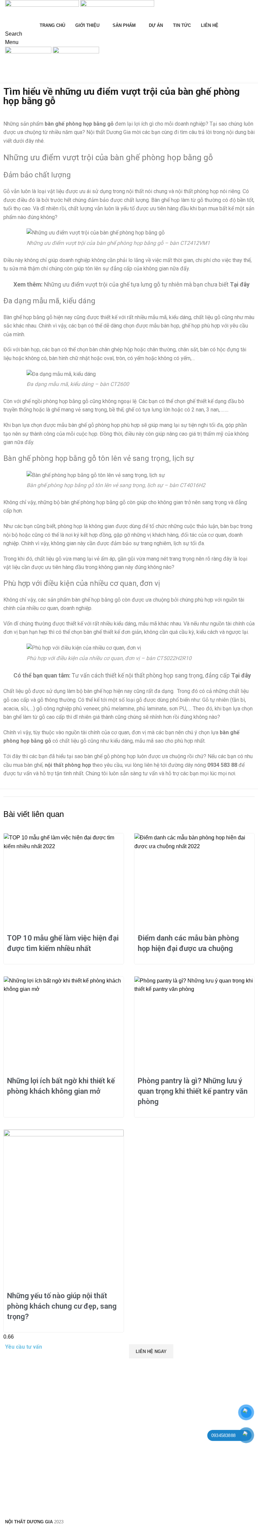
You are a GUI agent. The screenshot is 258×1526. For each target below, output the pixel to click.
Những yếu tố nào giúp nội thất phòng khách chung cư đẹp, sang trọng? (62, 1306)
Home (10, 80)
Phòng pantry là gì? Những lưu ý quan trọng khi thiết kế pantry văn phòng (193, 1091)
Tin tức (30, 80)
